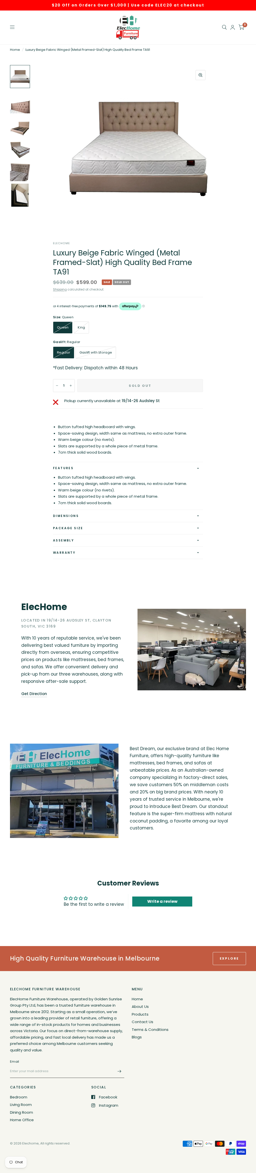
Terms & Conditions (150, 1029)
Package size (68, 528)
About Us (140, 1006)
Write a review (162, 901)
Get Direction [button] (34, 693)
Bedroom (18, 1097)
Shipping (60, 289)
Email (14, 1061)
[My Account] (232, 27)
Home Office (22, 1119)
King (81, 327)
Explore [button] (229, 958)
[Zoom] (201, 75)
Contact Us (142, 1021)
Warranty (64, 552)
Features (63, 468)
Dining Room (21, 1112)
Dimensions (66, 516)
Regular (63, 352)
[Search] (224, 27)
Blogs (137, 1037)
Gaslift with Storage (96, 352)
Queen (62, 327)
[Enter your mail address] (119, 1071)
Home (15, 49)
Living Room (21, 1104)
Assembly (63, 540)
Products (140, 1014)
